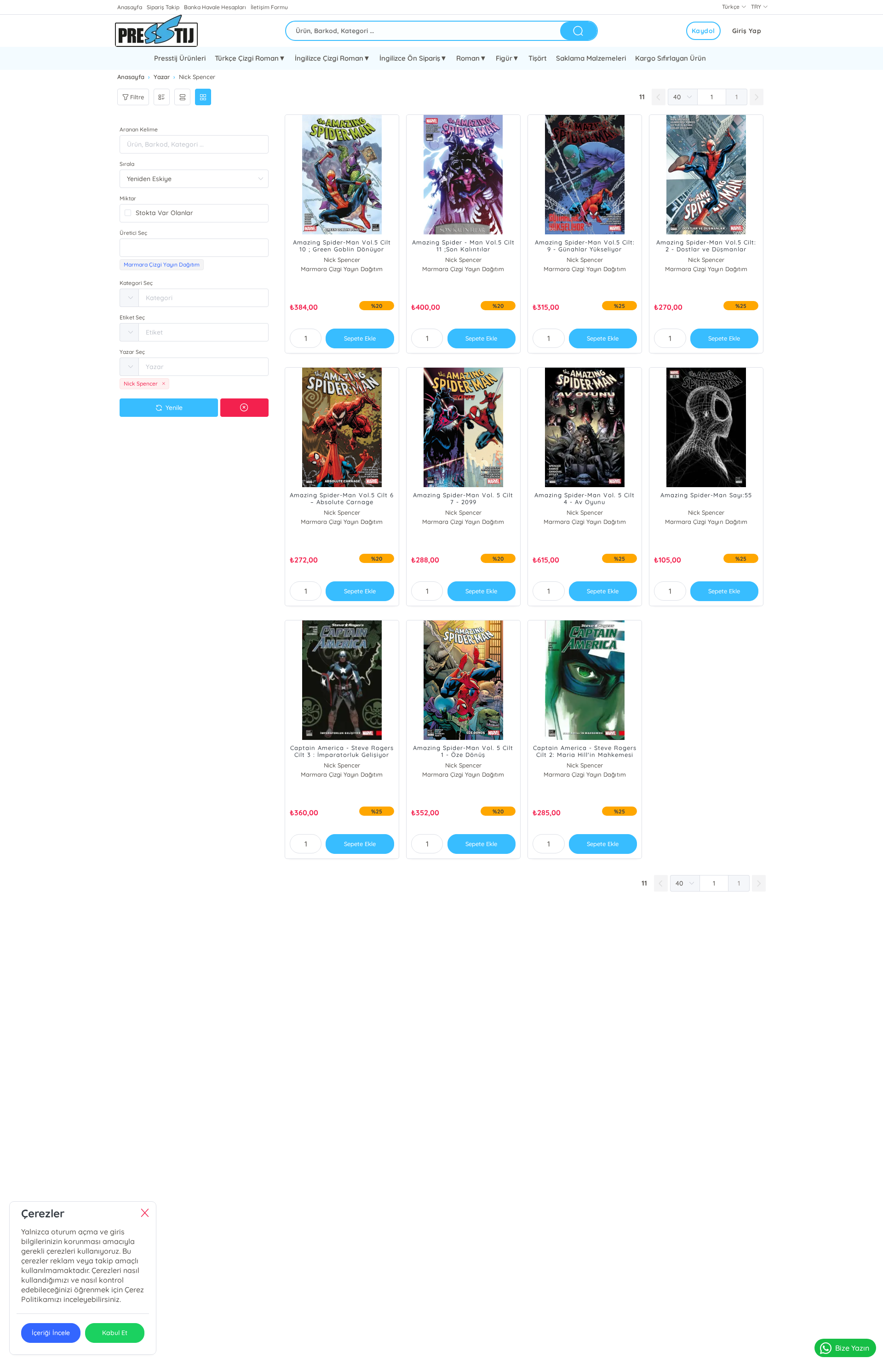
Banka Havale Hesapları (215, 7)
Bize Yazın (852, 1348)
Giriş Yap (747, 31)
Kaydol (703, 31)
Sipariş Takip (163, 7)
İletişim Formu (269, 7)
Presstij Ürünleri (180, 58)
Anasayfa (129, 7)
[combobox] (194, 248)
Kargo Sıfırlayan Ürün (670, 58)
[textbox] (194, 248)
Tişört (537, 58)
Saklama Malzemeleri (591, 58)
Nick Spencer (342, 259)
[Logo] (156, 31)
